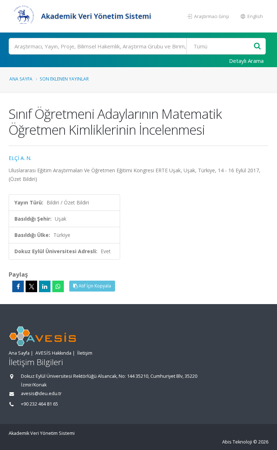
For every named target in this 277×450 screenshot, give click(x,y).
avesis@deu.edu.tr (41, 393)
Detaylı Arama (246, 60)
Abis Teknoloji (237, 442)
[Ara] (257, 46)
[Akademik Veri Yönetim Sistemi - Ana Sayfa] (24, 16)
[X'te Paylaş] (31, 286)
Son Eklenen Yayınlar (64, 79)
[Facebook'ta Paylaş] (18, 286)
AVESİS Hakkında (53, 353)
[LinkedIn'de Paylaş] (44, 286)
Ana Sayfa (20, 79)
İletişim (84, 353)
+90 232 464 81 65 (39, 404)
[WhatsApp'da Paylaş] (58, 286)
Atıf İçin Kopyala (94, 286)
